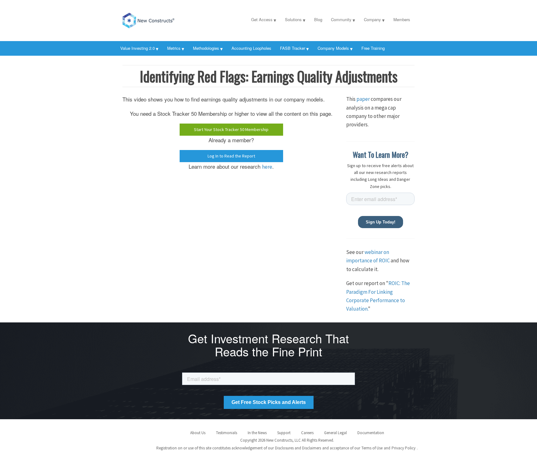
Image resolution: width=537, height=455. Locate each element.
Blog (318, 19)
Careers (307, 432)
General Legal (335, 432)
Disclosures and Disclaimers (298, 448)
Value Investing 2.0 (137, 48)
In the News (257, 432)
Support (284, 432)
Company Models (333, 48)
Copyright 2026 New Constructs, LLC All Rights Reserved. (287, 440)
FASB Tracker (292, 48)
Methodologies (206, 48)
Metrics (174, 48)
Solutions (293, 19)
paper (363, 99)
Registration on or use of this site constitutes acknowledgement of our (215, 448)
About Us (197, 432)
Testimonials (226, 432)
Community (341, 19)
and (387, 448)
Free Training (373, 48)
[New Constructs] (161, 19)
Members (401, 19)
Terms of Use (372, 448)
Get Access (262, 19)
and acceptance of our (341, 448)
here (267, 166)
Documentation (370, 432)
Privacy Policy (403, 448)
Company (372, 19)
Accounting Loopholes (251, 48)
